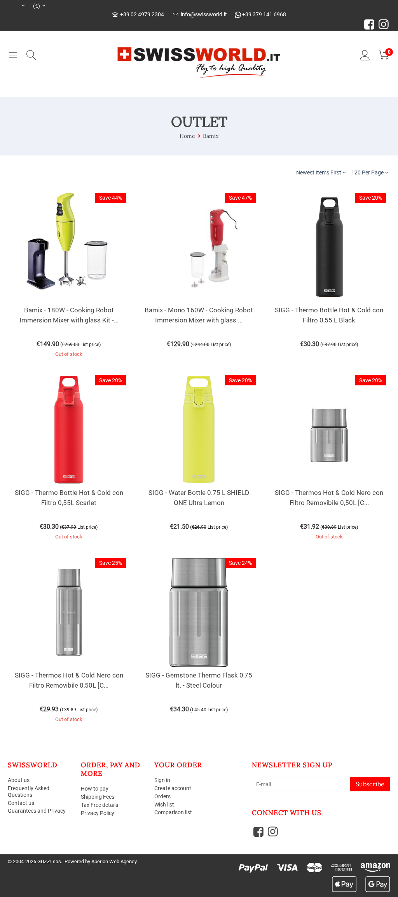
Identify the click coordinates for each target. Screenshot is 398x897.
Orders (162, 796)
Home (187, 135)
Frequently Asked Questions (28, 791)
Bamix (210, 135)
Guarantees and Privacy (37, 811)
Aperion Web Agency (114, 861)
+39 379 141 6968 (263, 14)
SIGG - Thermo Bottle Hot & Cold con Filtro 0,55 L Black (329, 315)
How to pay (94, 789)
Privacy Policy (97, 813)
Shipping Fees (97, 797)
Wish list (164, 804)
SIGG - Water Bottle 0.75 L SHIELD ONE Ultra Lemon (198, 498)
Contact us (21, 803)
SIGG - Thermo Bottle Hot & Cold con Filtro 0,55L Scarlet (69, 498)
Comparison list (173, 812)
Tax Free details (99, 805)
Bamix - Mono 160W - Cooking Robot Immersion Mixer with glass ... (199, 315)
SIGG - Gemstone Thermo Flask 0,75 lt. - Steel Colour (198, 680)
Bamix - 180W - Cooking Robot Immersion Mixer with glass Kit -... (69, 315)
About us (19, 780)
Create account (172, 788)
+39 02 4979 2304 (141, 14)
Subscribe (370, 784)
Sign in (162, 780)
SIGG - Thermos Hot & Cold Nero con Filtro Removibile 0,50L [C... (329, 498)
